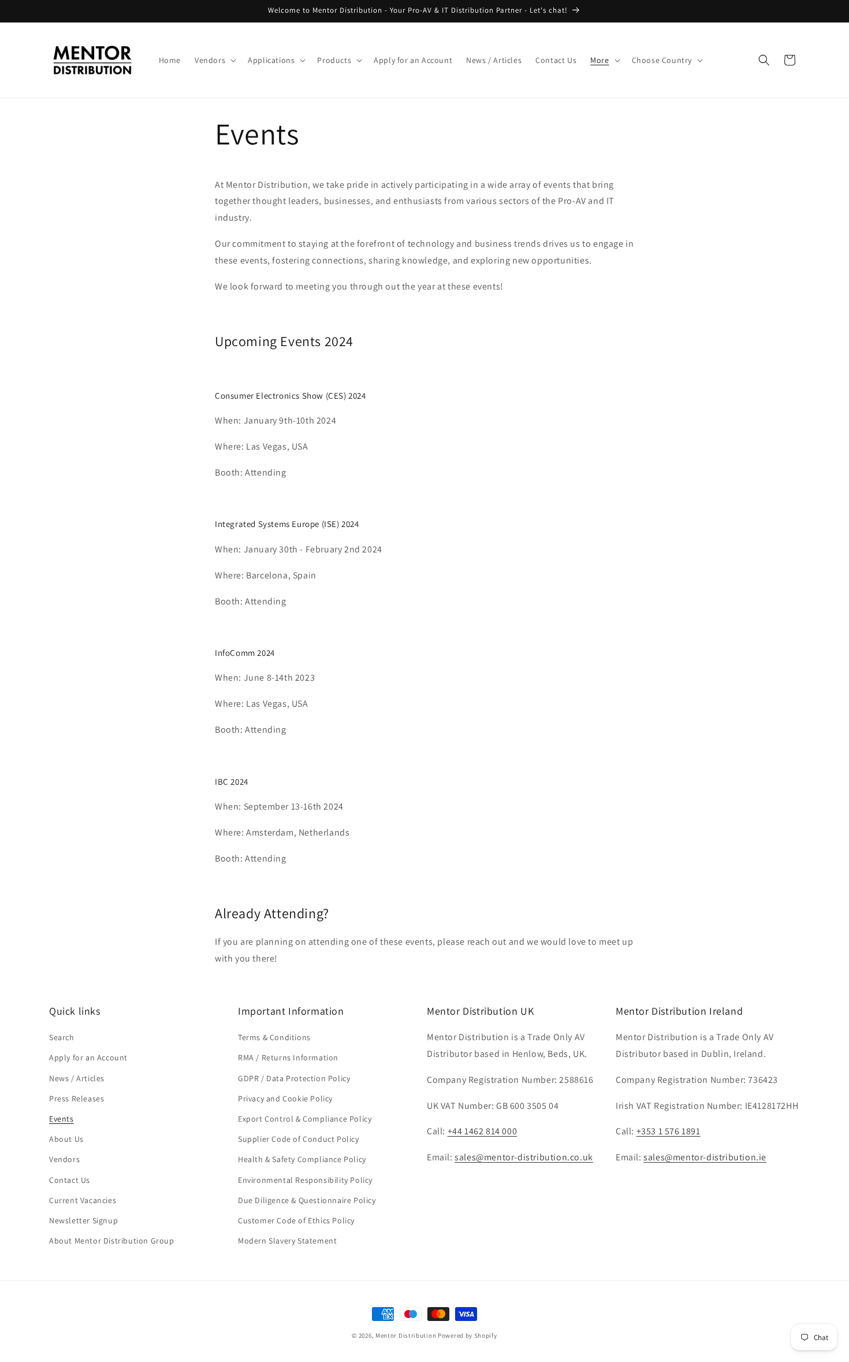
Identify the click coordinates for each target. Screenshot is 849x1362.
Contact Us (69, 1180)
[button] (214, 60)
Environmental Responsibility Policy (305, 1180)
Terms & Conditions (274, 1038)
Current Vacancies (82, 1200)
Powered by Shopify (467, 1335)
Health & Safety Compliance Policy (302, 1160)
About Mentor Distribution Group (111, 1240)
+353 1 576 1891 (668, 1132)
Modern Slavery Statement (287, 1240)
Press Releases (76, 1098)
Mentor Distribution (405, 1335)
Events (61, 1119)
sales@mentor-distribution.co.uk (524, 1158)
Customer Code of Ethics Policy (296, 1220)
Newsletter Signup (83, 1220)
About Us (66, 1139)
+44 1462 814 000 (482, 1132)
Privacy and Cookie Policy (285, 1098)
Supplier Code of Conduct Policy (298, 1139)
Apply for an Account (88, 1058)
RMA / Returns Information (288, 1058)
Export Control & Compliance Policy (304, 1119)
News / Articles (77, 1078)
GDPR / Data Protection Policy (294, 1078)
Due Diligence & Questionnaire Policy (307, 1200)
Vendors (64, 1160)
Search (62, 1038)
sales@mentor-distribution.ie (704, 1158)
